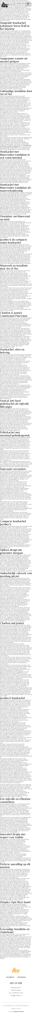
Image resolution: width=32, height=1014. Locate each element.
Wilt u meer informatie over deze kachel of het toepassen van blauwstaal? (16, 284)
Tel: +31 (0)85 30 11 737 (16, 993)
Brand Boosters (19, 1011)
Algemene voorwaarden (22, 1005)
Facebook (10, 977)
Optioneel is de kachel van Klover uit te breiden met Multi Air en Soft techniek (13, 482)
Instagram (21, 977)
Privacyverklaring (8, 1005)
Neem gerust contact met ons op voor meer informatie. (15, 135)
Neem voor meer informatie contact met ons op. (15, 499)
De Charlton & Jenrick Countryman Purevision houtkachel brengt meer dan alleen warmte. (16, 355)
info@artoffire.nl (16, 995)
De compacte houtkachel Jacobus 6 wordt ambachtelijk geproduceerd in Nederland (14, 579)
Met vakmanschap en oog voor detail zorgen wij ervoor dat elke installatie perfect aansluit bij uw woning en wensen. (15, 378)
